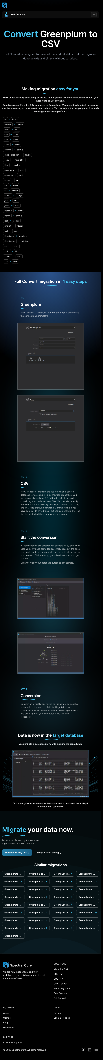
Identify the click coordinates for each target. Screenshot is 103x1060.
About (6, 1013)
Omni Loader (60, 983)
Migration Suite (61, 969)
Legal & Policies (62, 1017)
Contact (7, 1017)
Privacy (57, 1013)
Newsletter (8, 1027)
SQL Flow (58, 978)
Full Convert (18, 14)
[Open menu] (97, 5)
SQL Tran (58, 974)
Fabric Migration (62, 988)
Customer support (12, 1042)
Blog (5, 1022)
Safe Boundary (61, 993)
